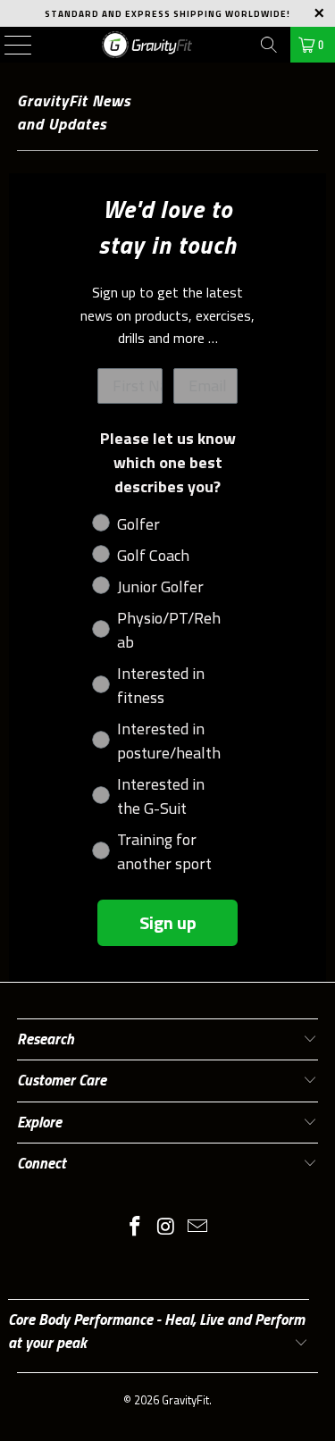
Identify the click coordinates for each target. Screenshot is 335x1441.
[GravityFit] (147, 45)
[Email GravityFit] (197, 1227)
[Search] (269, 45)
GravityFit (185, 1400)
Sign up (168, 922)
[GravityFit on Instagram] (167, 1227)
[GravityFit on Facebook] (135, 1227)
